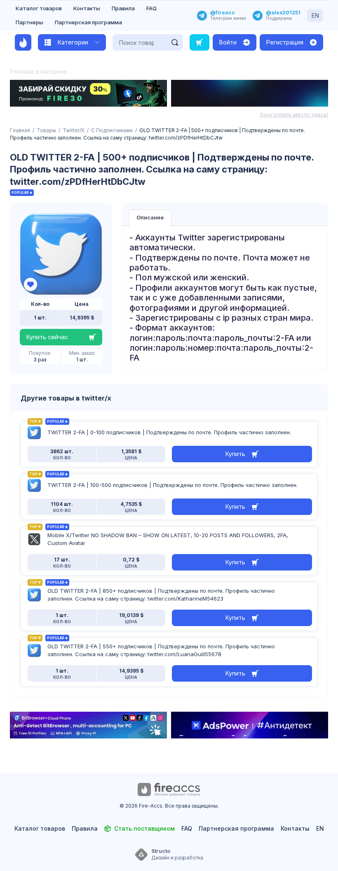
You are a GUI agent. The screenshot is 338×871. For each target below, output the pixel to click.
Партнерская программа (88, 22)
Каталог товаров (39, 8)
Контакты (86, 8)
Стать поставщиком (144, 828)
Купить (235, 453)
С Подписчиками (112, 130)
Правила (123, 8)
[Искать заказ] (199, 42)
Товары (46, 130)
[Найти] (175, 42)
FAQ (151, 8)
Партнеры (29, 22)
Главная (20, 130)
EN (315, 15)
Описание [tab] (150, 217)
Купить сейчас (47, 336)
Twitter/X (73, 130)
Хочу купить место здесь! (294, 114)
